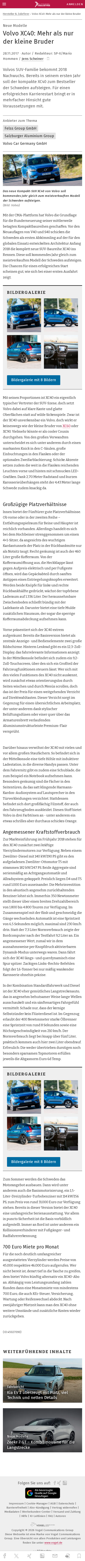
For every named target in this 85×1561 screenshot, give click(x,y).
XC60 (67, 426)
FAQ (51, 1516)
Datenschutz (66, 1503)
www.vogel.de (53, 1542)
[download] (67, 1556)
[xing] (30, 1556)
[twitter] (17, 1556)
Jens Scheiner (33, 59)
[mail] (55, 1556)
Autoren (60, 1516)
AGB (53, 1503)
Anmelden (75, 4)
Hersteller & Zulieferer (16, 13)
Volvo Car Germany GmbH (25, 143)
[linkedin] (43, 1556)
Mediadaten (12, 1511)
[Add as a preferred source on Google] (42, 1493)
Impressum (17, 1503)
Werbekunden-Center (36, 1511)
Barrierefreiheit (17, 1507)
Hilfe (24, 1516)
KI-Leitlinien (38, 1516)
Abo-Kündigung (40, 1507)
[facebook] (5, 1556)
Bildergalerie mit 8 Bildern (33, 380)
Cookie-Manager (37, 1503)
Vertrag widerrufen (65, 1507)
